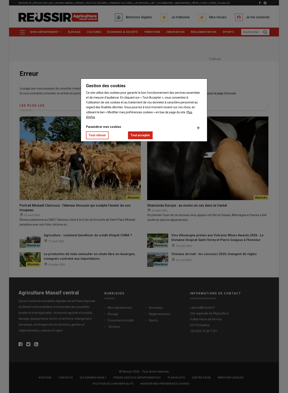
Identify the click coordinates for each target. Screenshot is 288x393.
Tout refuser (97, 135)
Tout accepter (140, 135)
